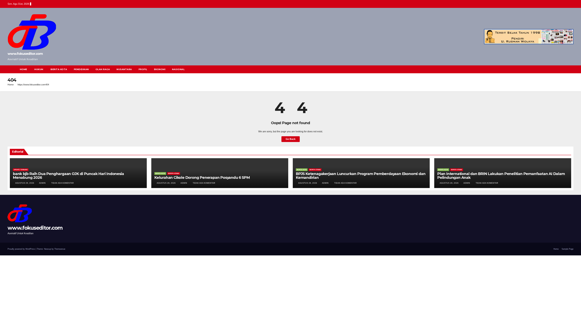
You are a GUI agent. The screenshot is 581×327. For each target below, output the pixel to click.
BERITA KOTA (58, 69)
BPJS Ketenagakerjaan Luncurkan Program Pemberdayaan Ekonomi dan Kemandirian (360, 176)
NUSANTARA (124, 69)
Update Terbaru (21, 169)
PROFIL (143, 69)
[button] (565, 69)
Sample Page (567, 249)
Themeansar (59, 249)
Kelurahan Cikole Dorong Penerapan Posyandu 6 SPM (202, 177)
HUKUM (38, 69)
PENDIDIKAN (81, 69)
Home (11, 84)
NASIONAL (178, 69)
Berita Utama (173, 173)
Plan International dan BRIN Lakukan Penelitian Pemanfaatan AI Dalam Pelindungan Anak (501, 176)
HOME (23, 69)
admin (42, 183)
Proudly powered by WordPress (22, 249)
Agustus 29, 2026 (25, 183)
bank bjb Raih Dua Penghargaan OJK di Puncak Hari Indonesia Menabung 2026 (68, 176)
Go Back (290, 139)
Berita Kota (160, 173)
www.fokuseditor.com (25, 54)
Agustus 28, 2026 (166, 183)
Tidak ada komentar (62, 183)
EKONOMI (160, 69)
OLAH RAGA (102, 69)
